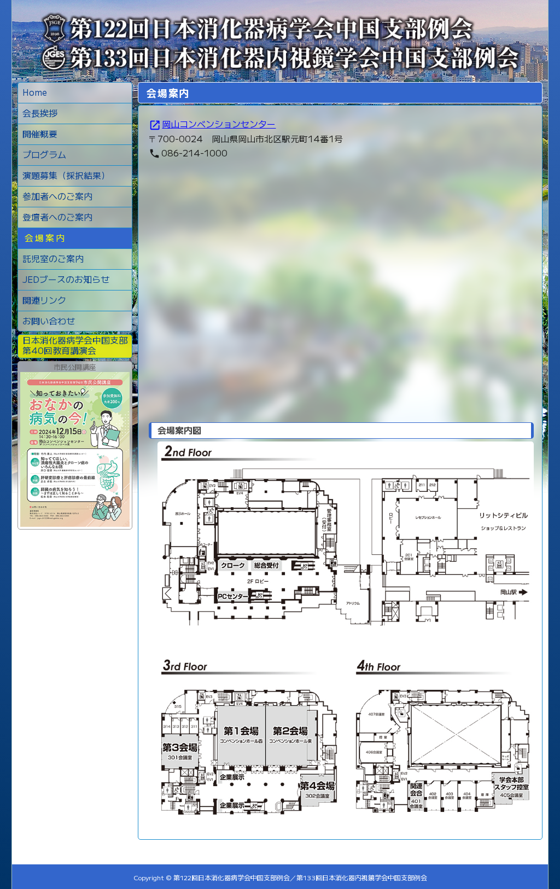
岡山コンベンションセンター (212, 123)
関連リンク (44, 299)
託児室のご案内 (53, 258)
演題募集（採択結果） (66, 175)
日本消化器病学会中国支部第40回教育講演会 (74, 344)
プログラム (44, 154)
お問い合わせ (48, 320)
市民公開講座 (75, 367)
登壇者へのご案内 (57, 216)
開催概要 (39, 133)
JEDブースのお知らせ (65, 279)
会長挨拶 (39, 112)
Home (34, 91)
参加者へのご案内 (57, 195)
